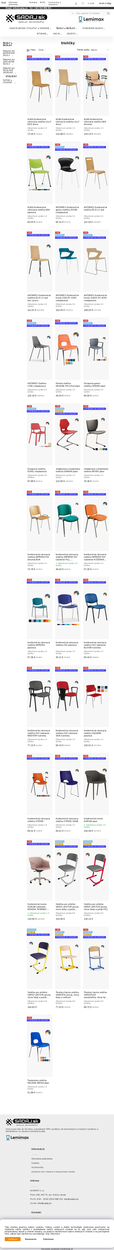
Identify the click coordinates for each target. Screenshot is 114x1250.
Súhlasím (12, 1239)
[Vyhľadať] (73, 13)
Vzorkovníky (37, 1167)
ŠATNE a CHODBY (7, 81)
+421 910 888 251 (42, 8)
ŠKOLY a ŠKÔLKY (65, 28)
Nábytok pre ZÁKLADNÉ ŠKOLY (9, 61)
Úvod (3, 2)
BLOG (42, 2)
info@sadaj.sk (21, 8)
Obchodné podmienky (13, 3)
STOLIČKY (11, 76)
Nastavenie (30, 1239)
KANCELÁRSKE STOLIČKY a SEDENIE (29, 28)
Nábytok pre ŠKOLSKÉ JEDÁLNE (9, 70)
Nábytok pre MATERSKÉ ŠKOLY (9, 53)
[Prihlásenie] (75, 3)
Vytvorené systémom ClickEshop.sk (57, 1249)
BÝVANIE (41, 33)
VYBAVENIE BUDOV (92, 28)
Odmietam (48, 1239)
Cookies (35, 1163)
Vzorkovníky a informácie (54, 3)
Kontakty (33, 2)
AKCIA (56, 33)
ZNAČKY (71, 33)
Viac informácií (53, 1234)
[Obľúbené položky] (82, 3)
